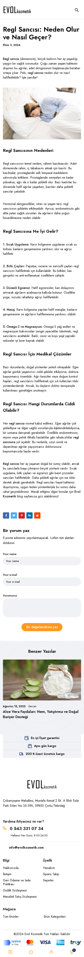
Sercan (32, 706)
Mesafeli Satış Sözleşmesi (20, 896)
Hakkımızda (11, 868)
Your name (9, 554)
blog (20, 496)
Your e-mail (10, 575)
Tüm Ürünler (11, 916)
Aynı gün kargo (45, 746)
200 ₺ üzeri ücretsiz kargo (45, 754)
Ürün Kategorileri (55, 916)
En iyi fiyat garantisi (45, 738)
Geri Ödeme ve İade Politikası (17, 882)
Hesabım (49, 868)
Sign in (51, 952)
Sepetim (48, 880)
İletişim (7, 874)
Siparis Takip (51, 874)
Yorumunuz (10, 595)
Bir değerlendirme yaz (42, 627)
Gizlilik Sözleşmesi (15, 890)
